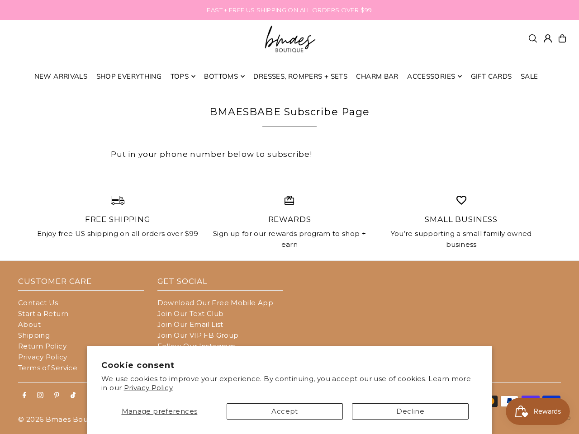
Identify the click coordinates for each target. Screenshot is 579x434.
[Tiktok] (73, 395)
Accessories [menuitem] (431, 76)
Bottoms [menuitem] (221, 76)
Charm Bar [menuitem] (377, 76)
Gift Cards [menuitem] (491, 76)
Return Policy (42, 346)
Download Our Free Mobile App (215, 302)
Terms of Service (47, 367)
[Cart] (562, 38)
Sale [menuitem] (529, 76)
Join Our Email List (190, 324)
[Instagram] (40, 395)
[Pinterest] (56, 395)
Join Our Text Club (190, 313)
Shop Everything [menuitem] (129, 76)
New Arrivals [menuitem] (61, 76)
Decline (410, 411)
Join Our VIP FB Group (198, 335)
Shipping (34, 335)
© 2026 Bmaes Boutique (62, 419)
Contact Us (38, 302)
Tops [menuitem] (180, 76)
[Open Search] (533, 38)
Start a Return (43, 313)
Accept (284, 411)
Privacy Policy (148, 387)
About (29, 324)
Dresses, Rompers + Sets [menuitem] (300, 76)
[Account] (548, 38)
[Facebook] (24, 395)
